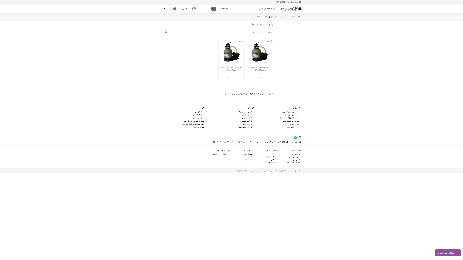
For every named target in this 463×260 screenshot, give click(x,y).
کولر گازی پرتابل (294, 124)
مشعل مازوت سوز (199, 118)
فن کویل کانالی (247, 121)
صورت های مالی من (293, 157)
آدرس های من (295, 159)
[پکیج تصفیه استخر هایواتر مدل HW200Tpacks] (231, 52)
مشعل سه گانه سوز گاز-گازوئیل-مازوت (193, 124)
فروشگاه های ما (247, 154)
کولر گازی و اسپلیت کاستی (291, 121)
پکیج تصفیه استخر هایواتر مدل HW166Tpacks (259, 69)
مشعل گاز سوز (200, 111)
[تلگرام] (295, 137)
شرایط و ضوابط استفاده (268, 157)
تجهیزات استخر (292, 17)
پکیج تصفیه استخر (280, 17)
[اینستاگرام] (300, 137)
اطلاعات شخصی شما (293, 162)
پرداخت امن (272, 162)
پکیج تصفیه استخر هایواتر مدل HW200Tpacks (231, 69)
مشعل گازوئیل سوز (198, 115)
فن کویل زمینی (247, 115)
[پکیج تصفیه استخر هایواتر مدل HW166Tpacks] (260, 52)
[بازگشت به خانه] (299, 16)
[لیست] (162, 32)
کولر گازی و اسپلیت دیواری (291, 111)
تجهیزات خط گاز (199, 127)
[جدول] (166, 32)
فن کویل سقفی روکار (245, 127)
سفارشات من (295, 154)
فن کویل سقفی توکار (245, 111)
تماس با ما (248, 157)
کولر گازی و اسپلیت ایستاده (291, 115)
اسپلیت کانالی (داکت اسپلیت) (290, 118)
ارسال (274, 154)
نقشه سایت (248, 159)
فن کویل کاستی (247, 124)
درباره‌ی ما (272, 159)
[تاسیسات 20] (290, 9)
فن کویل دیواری (247, 118)
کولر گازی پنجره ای (293, 127)
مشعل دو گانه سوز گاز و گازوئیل (194, 121)
